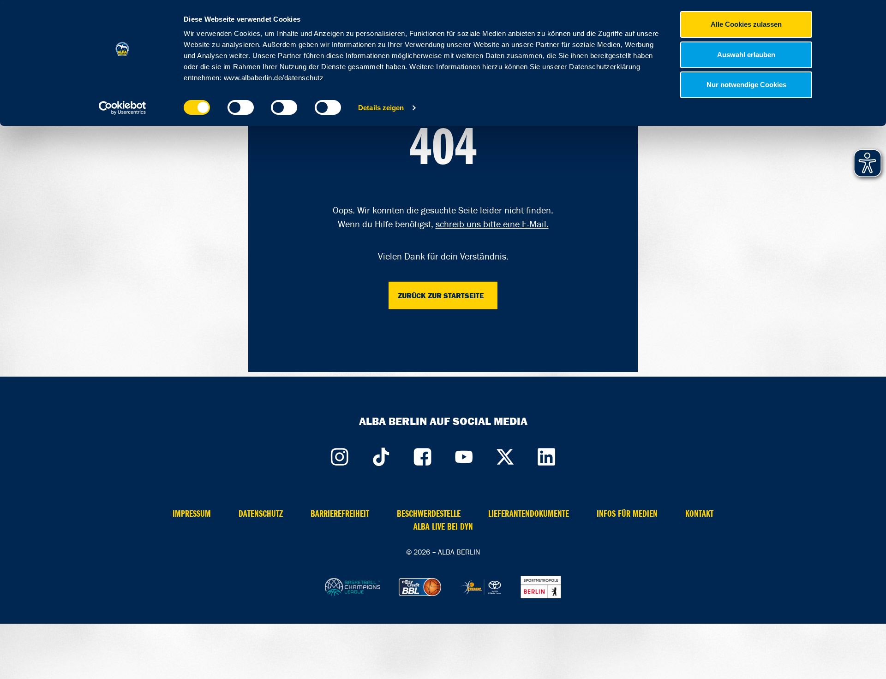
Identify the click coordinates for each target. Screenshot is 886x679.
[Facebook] (422, 454)
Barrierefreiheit (340, 513)
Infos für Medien (627, 513)
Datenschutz (261, 513)
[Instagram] (339, 454)
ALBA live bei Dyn (443, 526)
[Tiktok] (380, 454)
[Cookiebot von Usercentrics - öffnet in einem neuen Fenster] (122, 108)
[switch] (240, 107)
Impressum (192, 513)
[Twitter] (505, 454)
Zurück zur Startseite (441, 295)
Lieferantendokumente (528, 513)
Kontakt (699, 513)
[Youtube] (464, 454)
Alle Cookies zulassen (746, 24)
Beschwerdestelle (429, 513)
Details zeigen (381, 108)
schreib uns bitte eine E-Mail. (492, 224)
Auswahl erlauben (746, 55)
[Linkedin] (547, 454)
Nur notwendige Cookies (746, 85)
